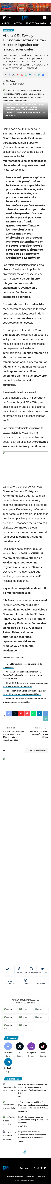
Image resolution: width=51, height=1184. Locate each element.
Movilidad (22, 1111)
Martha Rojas (9, 81)
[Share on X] (13, 74)
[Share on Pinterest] (22, 74)
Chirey (21, 1141)
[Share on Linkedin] (30, 74)
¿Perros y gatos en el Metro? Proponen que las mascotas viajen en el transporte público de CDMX (33, 1105)
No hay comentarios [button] (38, 751)
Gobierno (8, 30)
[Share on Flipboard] (18, 74)
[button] (5, 17)
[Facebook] (8, 1049)
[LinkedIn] (8, 1065)
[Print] (43, 74)
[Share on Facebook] (9, 74)
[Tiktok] (42, 1049)
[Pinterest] (41, 1168)
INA (19, 1097)
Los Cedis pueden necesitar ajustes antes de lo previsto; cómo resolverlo (33, 1120)
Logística (22, 1126)
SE (37, 133)
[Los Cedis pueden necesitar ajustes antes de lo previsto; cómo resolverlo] (9, 1121)
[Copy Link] (39, 74)
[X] (19, 1049)
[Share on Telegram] (34, 74)
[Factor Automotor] (25, 17)
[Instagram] (31, 1049)
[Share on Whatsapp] (26, 74)
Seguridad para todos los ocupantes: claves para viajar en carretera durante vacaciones (32, 1134)
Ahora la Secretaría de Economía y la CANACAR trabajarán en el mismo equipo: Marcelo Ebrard (23, 675)
